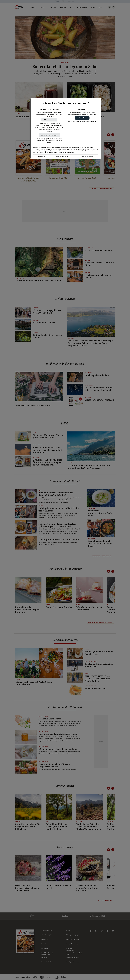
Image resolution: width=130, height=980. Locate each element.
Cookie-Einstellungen (86, 157)
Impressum (41, 157)
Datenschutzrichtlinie (62, 157)
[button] (82, 118)
